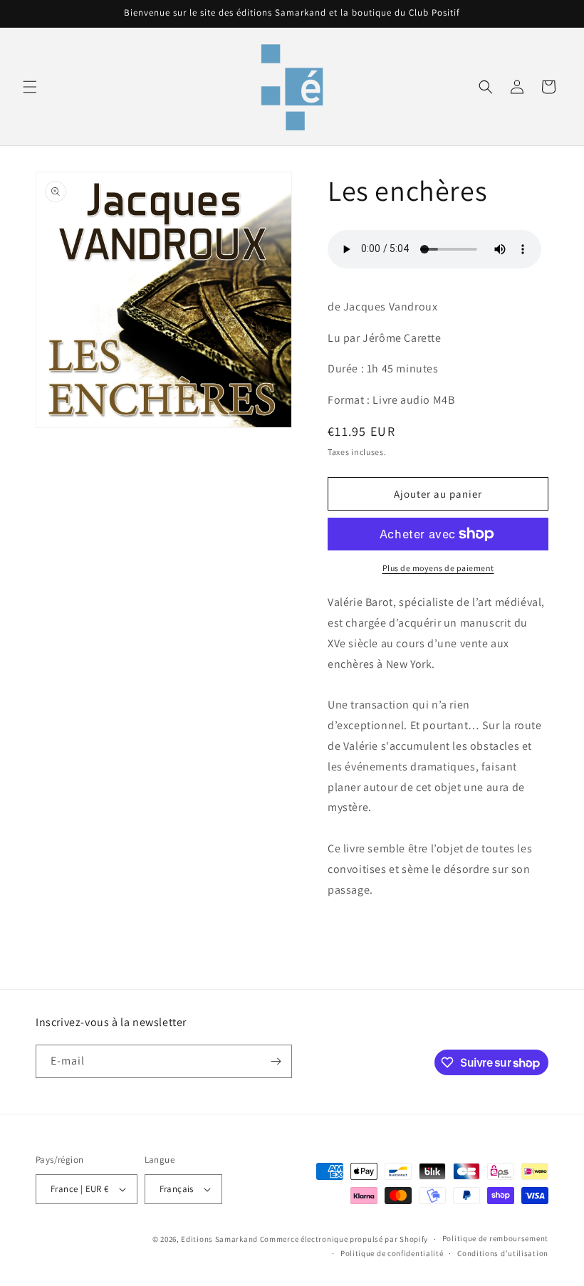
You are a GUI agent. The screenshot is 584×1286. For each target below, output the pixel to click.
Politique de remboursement (495, 1238)
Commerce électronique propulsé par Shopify (344, 1239)
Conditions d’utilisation (502, 1253)
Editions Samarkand (219, 1239)
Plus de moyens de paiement (438, 568)
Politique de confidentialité (392, 1253)
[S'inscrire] (275, 1061)
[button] (30, 87)
